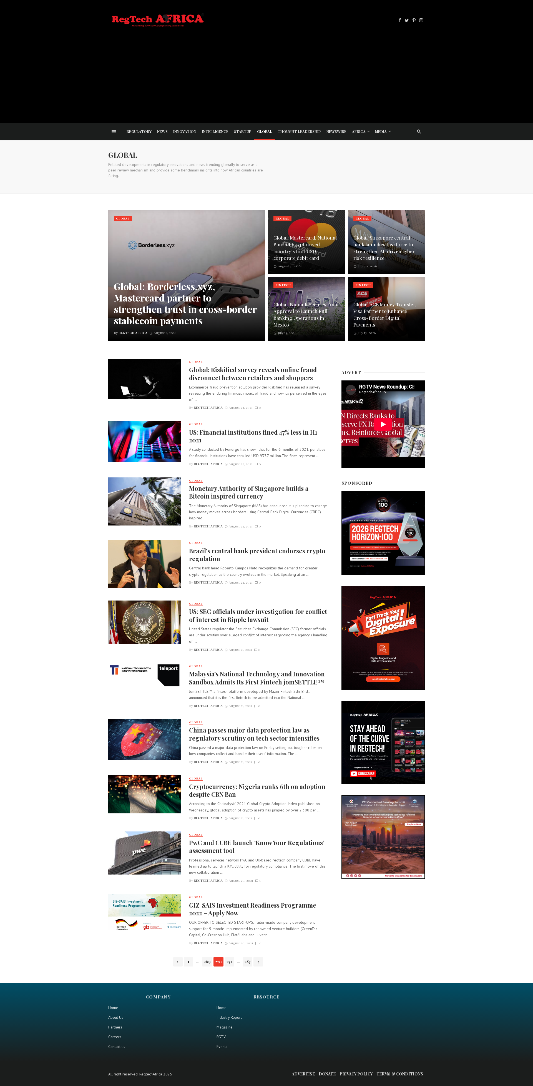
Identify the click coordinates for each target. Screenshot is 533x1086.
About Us (115, 1017)
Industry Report (229, 1017)
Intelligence (215, 131)
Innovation (184, 131)
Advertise (303, 1074)
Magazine (225, 1027)
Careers (114, 1036)
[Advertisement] (266, 70)
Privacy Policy (356, 1074)
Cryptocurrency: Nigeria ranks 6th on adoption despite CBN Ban (257, 790)
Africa (359, 131)
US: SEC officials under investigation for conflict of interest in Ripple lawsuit (258, 615)
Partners (115, 1027)
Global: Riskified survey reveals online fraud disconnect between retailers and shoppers (253, 373)
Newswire (336, 131)
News (162, 131)
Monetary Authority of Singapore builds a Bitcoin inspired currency (248, 492)
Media (381, 131)
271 (229, 961)
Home (113, 1007)
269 (207, 961)
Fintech (283, 285)
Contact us (116, 1046)
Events (222, 1046)
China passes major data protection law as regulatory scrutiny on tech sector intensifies (254, 734)
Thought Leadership (299, 131)
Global (264, 131)
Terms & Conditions (399, 1074)
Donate (327, 1074)
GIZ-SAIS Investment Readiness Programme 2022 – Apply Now (252, 909)
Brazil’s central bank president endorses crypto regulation (257, 554)
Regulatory (139, 131)
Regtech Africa (208, 407)
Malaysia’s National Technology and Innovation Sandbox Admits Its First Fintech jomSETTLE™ (257, 678)
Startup (243, 131)
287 (248, 961)
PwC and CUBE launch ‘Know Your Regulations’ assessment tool (256, 846)
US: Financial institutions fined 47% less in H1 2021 (253, 436)
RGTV (221, 1036)
